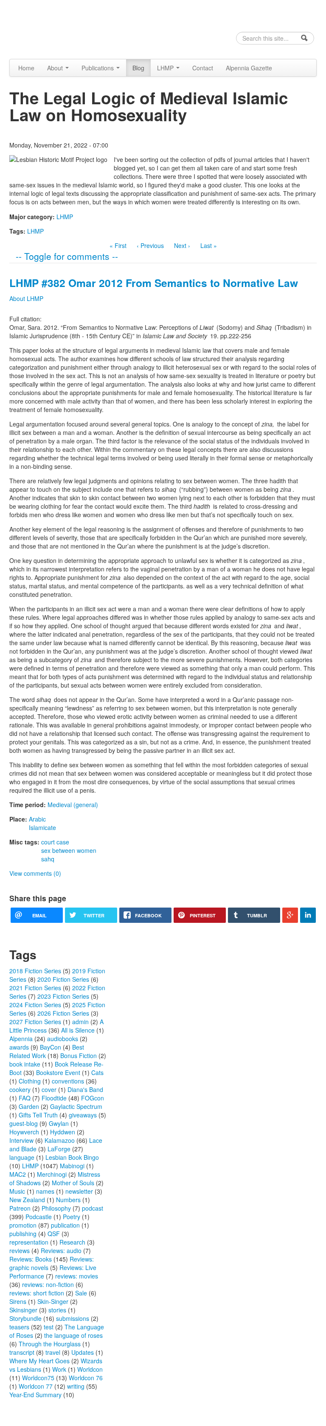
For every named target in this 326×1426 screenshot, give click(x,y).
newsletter (79, 1191)
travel (52, 1352)
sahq (47, 859)
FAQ (25, 1098)
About (56, 68)
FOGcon (92, 1098)
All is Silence (78, 1030)
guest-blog (23, 1123)
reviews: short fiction (36, 1293)
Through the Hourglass (50, 1344)
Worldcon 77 (36, 1386)
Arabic (37, 819)
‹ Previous (150, 245)
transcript (21, 1352)
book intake (24, 1064)
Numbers (68, 1199)
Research (72, 1242)
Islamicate (42, 827)
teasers (19, 1327)
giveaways (83, 1115)
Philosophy (56, 1208)
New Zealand (27, 1199)
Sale (81, 1293)
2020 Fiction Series (63, 979)
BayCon (50, 1047)
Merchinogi (52, 1174)
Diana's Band (85, 1089)
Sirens (17, 1301)
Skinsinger (23, 1310)
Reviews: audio (61, 1250)
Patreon (20, 1208)
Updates (82, 1352)
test (48, 1327)
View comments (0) (35, 873)
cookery (20, 1089)
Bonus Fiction (78, 1055)
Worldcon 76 (86, 1377)
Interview (21, 1140)
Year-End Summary (35, 1394)
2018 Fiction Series (35, 970)
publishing (23, 1233)
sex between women (68, 850)
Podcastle (38, 1216)
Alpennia (53, 28)
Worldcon (90, 1369)
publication (65, 1225)
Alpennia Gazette (249, 68)
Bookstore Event (58, 1072)
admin (80, 1021)
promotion (23, 1225)
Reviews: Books (30, 1259)
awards (19, 1047)
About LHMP (26, 298)
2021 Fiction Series (35, 987)
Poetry (71, 1216)
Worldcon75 (38, 1377)
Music (17, 1191)
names (45, 1191)
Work (59, 1369)
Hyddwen (62, 1132)
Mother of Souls (73, 1182)
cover (49, 1089)
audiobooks (62, 1038)
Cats (97, 1072)
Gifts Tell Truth (38, 1115)
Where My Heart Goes (39, 1360)
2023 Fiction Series (63, 996)
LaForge (59, 1149)
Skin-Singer (52, 1301)
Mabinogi (72, 1165)
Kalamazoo (60, 1140)
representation (28, 1242)
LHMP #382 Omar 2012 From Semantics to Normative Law (153, 282)
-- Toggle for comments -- (67, 256)
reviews (19, 1250)
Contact (202, 68)
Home (26, 68)
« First (118, 245)
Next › (182, 245)
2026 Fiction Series (63, 1013)
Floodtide (54, 1098)
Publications (98, 68)
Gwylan (59, 1123)
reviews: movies (76, 1276)
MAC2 (17, 1174)
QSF (54, 1233)
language (21, 1157)
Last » (208, 245)
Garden (29, 1106)
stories (57, 1310)
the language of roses (73, 1335)
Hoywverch (24, 1132)
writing (75, 1386)
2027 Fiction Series (35, 1021)
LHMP (166, 68)
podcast (92, 1208)
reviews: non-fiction (48, 1284)
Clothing (30, 1081)
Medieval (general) (73, 804)
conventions (68, 1081)
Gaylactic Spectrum (76, 1106)
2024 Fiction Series (35, 1004)
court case (55, 842)
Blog (138, 68)
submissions (72, 1318)
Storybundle (25, 1318)
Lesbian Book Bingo (72, 1157)
